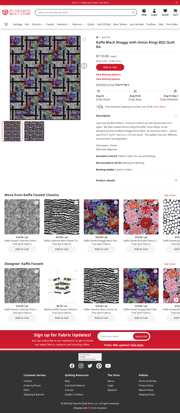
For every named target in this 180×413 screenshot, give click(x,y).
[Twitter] (90, 366)
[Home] (97, 37)
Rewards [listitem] (112, 390)
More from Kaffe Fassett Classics (31, 194)
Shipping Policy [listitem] (147, 394)
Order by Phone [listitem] (32, 385)
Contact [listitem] (28, 381)
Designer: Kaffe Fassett (23, 263)
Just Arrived (137, 24)
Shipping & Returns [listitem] (34, 394)
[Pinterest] (99, 366)
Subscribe (141, 336)
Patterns (62, 24)
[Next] (84, 66)
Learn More (159, 106)
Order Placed (103, 99)
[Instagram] (81, 366)
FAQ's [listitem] (27, 390)
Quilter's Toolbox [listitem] (74, 394)
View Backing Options (108, 74)
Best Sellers (120, 24)
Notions (77, 24)
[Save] (84, 39)
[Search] (133, 12)
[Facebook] (72, 366)
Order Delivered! (169, 99)
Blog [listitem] (67, 381)
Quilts (91, 24)
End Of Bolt (104, 24)
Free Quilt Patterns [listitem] (75, 385)
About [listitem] (111, 381)
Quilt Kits (105, 37)
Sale (160, 24)
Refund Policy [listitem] (146, 390)
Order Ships (135, 99)
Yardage (17, 24)
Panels (50, 24)
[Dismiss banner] (176, 2)
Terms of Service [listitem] (147, 381)
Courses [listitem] (69, 390)
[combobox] (86, 12)
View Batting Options (108, 79)
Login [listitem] (110, 385)
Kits (27, 24)
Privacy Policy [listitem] (146, 385)
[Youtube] (108, 366)
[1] (34, 131)
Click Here (137, 345)
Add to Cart (110, 67)
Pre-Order (172, 24)
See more (170, 195)
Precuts (36, 24)
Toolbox (151, 24)
